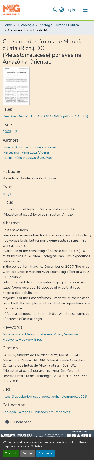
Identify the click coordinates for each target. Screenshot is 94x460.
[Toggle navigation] (85, 10)
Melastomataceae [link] (38, 334)
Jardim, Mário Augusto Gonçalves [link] (28, 157)
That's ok (11, 453)
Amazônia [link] (71, 334)
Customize (45, 453)
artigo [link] (7, 193)
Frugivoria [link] (10, 339)
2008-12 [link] (10, 131)
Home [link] (7, 25)
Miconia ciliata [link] (13, 334)
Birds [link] (38, 339)
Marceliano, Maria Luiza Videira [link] (26, 152)
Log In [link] (70, 9)
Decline (27, 453)
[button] (11, 9)
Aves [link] (58, 334)
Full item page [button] (20, 422)
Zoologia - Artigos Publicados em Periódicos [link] (61, 25)
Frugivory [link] (26, 339)
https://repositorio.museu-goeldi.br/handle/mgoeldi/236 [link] (45, 396)
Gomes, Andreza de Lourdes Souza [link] (29, 147)
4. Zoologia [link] (25, 25)
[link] (47, 116)
